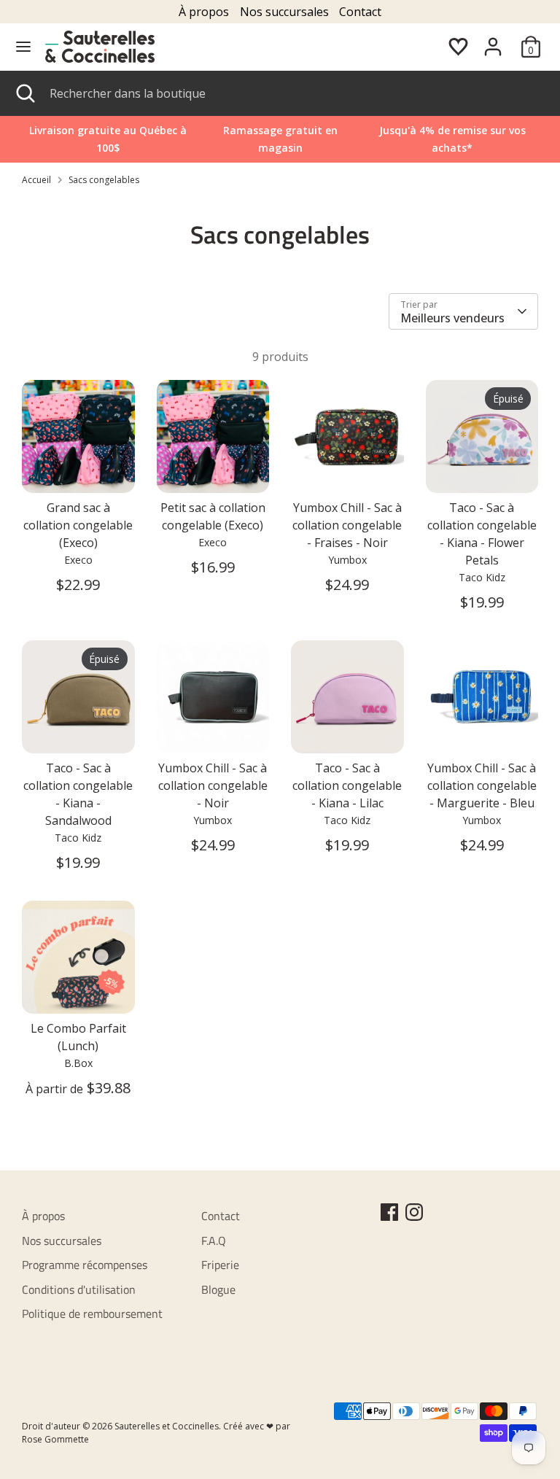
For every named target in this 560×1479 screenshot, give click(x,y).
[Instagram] (414, 1212)
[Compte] (493, 41)
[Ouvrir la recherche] (25, 93)
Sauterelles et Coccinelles (166, 1426)
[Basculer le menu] (23, 46)
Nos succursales (284, 12)
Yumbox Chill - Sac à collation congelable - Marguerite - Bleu (482, 785)
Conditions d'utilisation (79, 1289)
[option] (452, 139)
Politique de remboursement (92, 1313)
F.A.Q (213, 1240)
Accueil (36, 180)
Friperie (220, 1264)
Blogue (218, 1289)
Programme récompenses (84, 1264)
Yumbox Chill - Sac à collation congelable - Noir (213, 785)
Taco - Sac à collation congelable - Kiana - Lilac (347, 785)
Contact (360, 12)
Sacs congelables (104, 180)
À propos (204, 12)
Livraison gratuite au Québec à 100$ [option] (108, 139)
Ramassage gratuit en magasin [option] (280, 139)
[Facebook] (389, 1212)
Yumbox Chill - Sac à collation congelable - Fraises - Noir (347, 525)
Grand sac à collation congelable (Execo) (78, 525)
